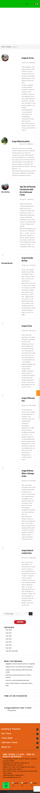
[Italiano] (37, 4)
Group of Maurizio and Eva (21, 141)
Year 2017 (8, 633)
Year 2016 (8, 636)
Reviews (8, 47)
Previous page (8, 613)
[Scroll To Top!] (36, 789)
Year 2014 (8, 642)
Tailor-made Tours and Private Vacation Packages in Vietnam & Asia (10, 4)
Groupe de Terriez (28, 58)
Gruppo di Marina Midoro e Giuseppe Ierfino (28, 473)
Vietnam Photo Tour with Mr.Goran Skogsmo (19, 667)
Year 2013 (8, 645)
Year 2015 (8, 639)
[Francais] (35, 4)
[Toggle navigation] (27, 4)
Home (3, 47)
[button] (39, 2)
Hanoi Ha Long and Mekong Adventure (17, 680)
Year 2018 (8, 630)
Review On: (25, 62)
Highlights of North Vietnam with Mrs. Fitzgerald (20, 664)
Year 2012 (8, 648)
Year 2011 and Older (11, 651)
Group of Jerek (27, 326)
